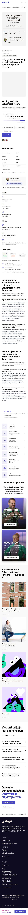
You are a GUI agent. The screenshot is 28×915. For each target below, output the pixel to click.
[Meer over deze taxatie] (15, 55)
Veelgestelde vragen (9, 875)
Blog (3, 868)
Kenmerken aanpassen (19, 172)
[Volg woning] (24, 7)
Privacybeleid (7, 881)
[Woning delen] (22, 7)
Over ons (5, 865)
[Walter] (5, 2)
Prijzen (4, 850)
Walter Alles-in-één (9, 844)
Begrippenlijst (7, 872)
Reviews (5, 847)
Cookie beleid (7, 887)
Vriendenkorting (8, 853)
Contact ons (6, 878)
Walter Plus (6, 840)
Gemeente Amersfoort (7, 7)
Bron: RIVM (4, 272)
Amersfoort (16, 7)
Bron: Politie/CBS (11, 272)
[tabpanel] (14, 264)
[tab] (5, 255)
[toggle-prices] (7, 26)
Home (3, 814)
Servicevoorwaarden (9, 884)
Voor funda (6, 856)
